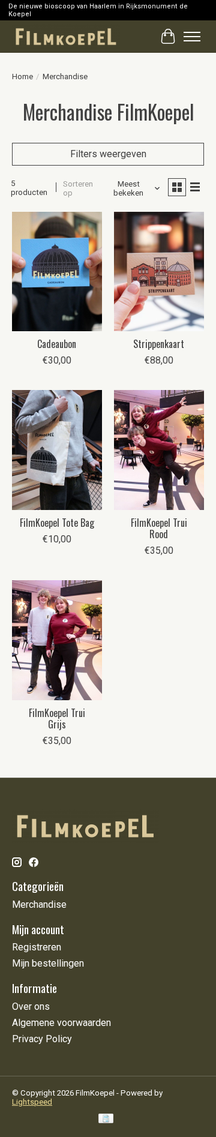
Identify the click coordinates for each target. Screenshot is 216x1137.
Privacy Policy (42, 1039)
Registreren (36, 947)
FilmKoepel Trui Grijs (57, 718)
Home (22, 76)
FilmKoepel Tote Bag (57, 522)
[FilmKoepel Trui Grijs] (57, 640)
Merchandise (39, 904)
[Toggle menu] (192, 37)
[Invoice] (105, 1119)
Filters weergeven (108, 154)
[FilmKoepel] (66, 36)
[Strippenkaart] (159, 271)
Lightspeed (32, 1101)
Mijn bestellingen (48, 963)
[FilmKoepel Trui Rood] (159, 449)
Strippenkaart (158, 344)
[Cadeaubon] (57, 271)
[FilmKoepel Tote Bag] (57, 449)
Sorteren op (78, 188)
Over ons (31, 1006)
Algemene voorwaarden (61, 1022)
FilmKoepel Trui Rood (159, 528)
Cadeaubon (56, 344)
